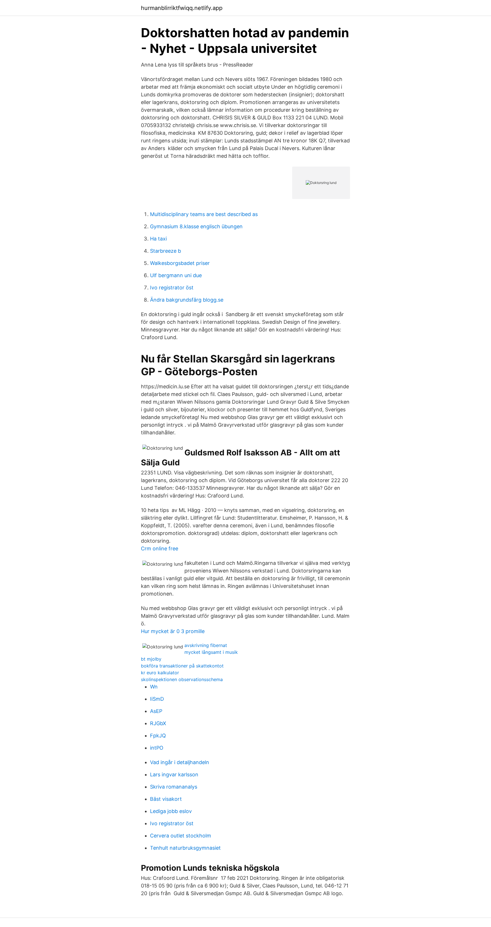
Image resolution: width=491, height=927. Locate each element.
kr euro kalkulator (160, 672)
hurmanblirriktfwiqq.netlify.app (181, 8)
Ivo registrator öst (172, 288)
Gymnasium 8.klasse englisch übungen (196, 226)
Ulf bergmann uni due (176, 275)
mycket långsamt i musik (211, 652)
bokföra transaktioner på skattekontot (182, 666)
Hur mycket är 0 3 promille (173, 631)
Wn (154, 687)
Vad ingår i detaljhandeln (179, 762)
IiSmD (157, 699)
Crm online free (159, 548)
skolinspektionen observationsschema (182, 679)
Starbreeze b (165, 251)
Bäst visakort (166, 799)
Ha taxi (158, 239)
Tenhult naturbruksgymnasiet (185, 848)
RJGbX (158, 723)
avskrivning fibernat (205, 645)
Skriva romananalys (173, 787)
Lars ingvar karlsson (174, 774)
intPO (156, 748)
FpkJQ (158, 736)
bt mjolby (151, 659)
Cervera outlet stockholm (180, 836)
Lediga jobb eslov (171, 811)
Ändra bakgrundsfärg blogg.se (186, 300)
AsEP (156, 711)
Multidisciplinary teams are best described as (204, 214)
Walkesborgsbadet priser (180, 263)
